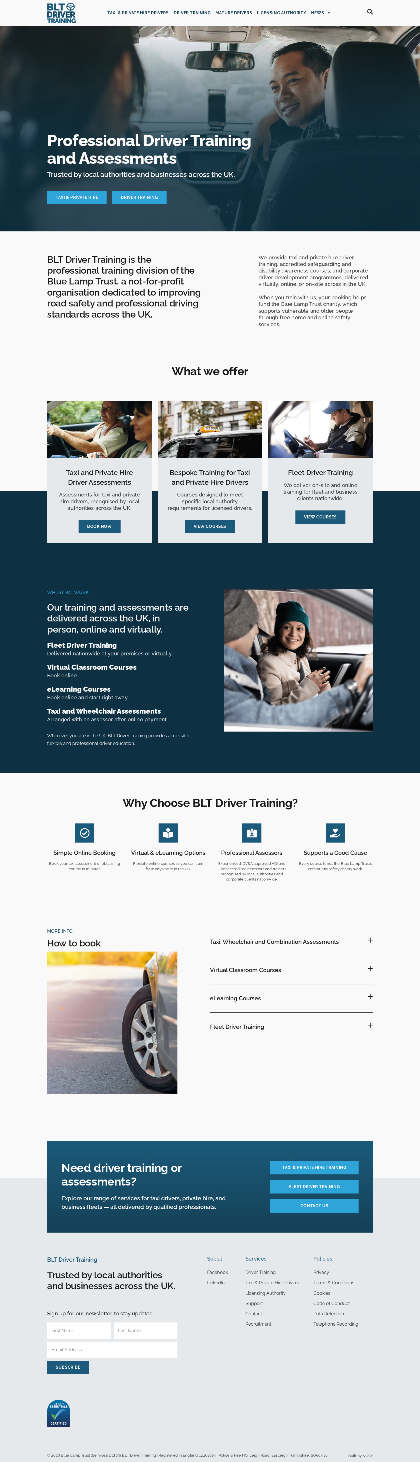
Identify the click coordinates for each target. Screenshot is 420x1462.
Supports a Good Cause (335, 852)
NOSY (368, 1456)
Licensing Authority (281, 13)
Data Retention (328, 1313)
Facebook (217, 1272)
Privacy (321, 1272)
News (317, 13)
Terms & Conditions (333, 1282)
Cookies (321, 1293)
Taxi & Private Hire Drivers (138, 13)
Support (254, 1303)
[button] (291, 942)
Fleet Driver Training (237, 1026)
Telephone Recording (335, 1324)
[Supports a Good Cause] (335, 833)
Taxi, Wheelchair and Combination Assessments (274, 941)
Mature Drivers (233, 13)
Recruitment (258, 1324)
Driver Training (192, 13)
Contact (253, 1313)
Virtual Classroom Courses (245, 970)
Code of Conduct (331, 1303)
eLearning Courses (235, 998)
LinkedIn (216, 1282)
